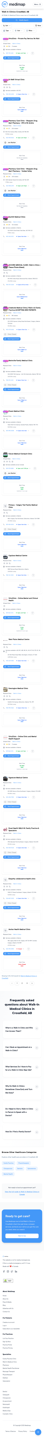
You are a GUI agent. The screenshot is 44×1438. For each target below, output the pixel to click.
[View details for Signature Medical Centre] (22, 799)
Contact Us (6, 1312)
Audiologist (6, 1407)
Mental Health (8, 1174)
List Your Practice (8, 1338)
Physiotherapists (23, 1163)
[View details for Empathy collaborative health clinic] (22, 900)
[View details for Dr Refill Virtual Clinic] (22, 96)
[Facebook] (4, 1271)
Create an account (8, 1322)
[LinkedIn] (16, 1271)
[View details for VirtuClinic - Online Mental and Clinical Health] (22, 615)
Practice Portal (7, 1345)
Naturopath (6, 1404)
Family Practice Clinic (9, 1359)
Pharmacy (6, 1365)
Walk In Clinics (16, 43)
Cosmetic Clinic (8, 1414)
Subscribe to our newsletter (11, 1329)
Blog (4, 1305)
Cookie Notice (34, 1431)
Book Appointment (13, 58)
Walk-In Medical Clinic (10, 1362)
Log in (5, 1326)
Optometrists (32, 1169)
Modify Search (23, 20)
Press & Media (7, 1302)
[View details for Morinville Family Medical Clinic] (22, 382)
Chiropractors (8, 1169)
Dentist (5, 1392)
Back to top (22, 1236)
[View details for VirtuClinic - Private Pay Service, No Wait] (22, 55)
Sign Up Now (7, 1342)
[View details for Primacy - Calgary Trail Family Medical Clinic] (22, 526)
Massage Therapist (9, 1371)
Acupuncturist (7, 1401)
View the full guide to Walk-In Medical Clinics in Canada (22, 1193)
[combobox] (7, 31)
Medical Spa (6, 1411)
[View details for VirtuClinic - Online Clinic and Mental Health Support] (22, 753)
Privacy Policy (22, 1431)
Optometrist (6, 1381)
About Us (5, 1299)
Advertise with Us (8, 1308)
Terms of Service (10, 1431)
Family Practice (8, 1163)
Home (4, 1296)
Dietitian (5, 1378)
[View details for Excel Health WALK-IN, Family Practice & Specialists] (22, 850)
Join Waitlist (12, 143)
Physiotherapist (7, 1375)
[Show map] (38, 1432)
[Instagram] (8, 1271)
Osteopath (6, 1395)
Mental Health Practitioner (11, 1368)
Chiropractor (7, 1398)
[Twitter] (12, 1271)
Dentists (20, 1169)
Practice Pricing (8, 1348)
